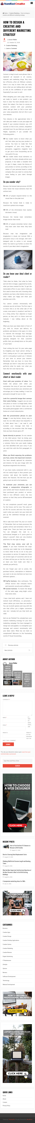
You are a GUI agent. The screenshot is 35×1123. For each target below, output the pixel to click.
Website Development (9, 984)
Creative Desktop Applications (11, 940)
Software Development (9, 976)
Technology (6, 980)
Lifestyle (5, 964)
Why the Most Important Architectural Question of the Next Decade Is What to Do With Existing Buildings (17, 872)
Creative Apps (6, 932)
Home (6, 13)
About (4, 1099)
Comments (6, 699)
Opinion (5, 968)
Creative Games (7, 944)
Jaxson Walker (13, 39)
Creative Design (7, 936)
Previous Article (13, 645)
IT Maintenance (7, 960)
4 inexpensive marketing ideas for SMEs (14, 881)
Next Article (8, 650)
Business (5, 928)
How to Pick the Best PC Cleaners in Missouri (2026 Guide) (20, 846)
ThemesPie (11, 1119)
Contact (5, 1102)
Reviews (5, 972)
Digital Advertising (8, 956)
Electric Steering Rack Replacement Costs (15, 854)
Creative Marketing (14, 13)
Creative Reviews (7, 952)
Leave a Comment (11, 48)
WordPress (29, 1119)
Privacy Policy (6, 1105)
